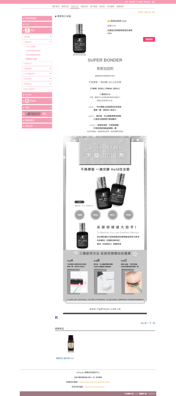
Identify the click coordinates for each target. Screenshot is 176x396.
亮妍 (153, 12)
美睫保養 (28, 69)
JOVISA (28, 94)
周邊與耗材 (29, 120)
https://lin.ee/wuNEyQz (95, 387)
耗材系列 (28, 79)
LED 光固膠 (30, 46)
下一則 (152, 323)
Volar (27, 24)
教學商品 (28, 84)
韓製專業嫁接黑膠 (33, 55)
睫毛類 (27, 37)
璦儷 (44, 113)
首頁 (141, 12)
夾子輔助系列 (29, 74)
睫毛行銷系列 (29, 89)
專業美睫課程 (30, 18)
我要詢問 (149, 39)
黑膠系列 (28, 42)
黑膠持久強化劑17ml (65, 358)
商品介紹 (147, 12)
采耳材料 (29, 126)
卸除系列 (28, 63)
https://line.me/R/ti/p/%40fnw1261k (95, 382)
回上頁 (144, 323)
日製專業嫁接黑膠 (33, 51)
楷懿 (27, 107)
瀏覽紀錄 (147, 2)
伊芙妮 (33, 101)
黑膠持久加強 (31, 59)
